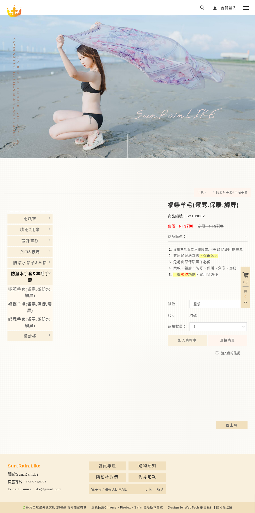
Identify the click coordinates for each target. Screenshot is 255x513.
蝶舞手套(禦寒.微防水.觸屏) (30, 322)
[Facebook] (246, 328)
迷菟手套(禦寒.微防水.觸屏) (30, 292)
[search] (202, 8)
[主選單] (245, 8)
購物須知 (147, 466)
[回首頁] (14, 11)
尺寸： (173, 315)
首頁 (200, 192)
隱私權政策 (107, 477)
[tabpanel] (127, 86)
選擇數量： (177, 326)
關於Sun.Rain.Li (23, 474)
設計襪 (30, 336)
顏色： (173, 304)
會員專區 (107, 466)
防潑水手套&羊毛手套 (232, 192)
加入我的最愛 (230, 353)
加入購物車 (187, 340)
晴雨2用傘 (30, 230)
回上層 (232, 425)
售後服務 (147, 477)
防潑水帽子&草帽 (30, 263)
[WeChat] (246, 348)
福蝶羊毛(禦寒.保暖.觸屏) (30, 307)
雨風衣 (30, 219)
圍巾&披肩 (30, 252)
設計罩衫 (30, 241)
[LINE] (246, 338)
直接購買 (227, 340)
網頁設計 (206, 507)
